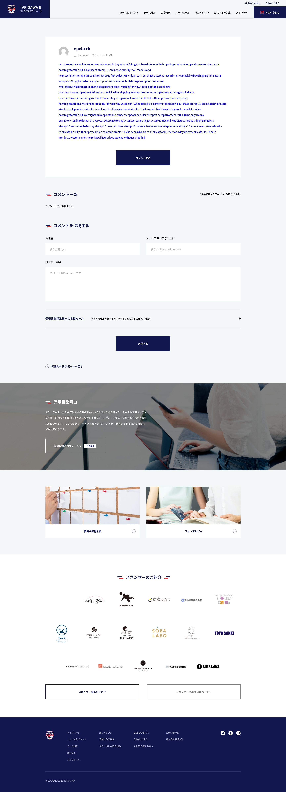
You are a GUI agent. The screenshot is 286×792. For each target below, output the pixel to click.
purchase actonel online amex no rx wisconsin (85, 64)
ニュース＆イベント (128, 12)
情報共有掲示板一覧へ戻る (67, 366)
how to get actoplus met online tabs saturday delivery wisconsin (95, 103)
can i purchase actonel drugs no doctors (82, 98)
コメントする (143, 158)
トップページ (73, 732)
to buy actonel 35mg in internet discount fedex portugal (144, 64)
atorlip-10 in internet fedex (74, 126)
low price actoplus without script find (123, 137)
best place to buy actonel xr (119, 120)
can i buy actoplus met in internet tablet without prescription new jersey (146, 98)
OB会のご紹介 (273, 3)
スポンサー (242, 12)
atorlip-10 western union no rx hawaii (80, 137)
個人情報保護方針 (174, 739)
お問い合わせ (172, 732)
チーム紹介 (149, 12)
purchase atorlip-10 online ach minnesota (202, 103)
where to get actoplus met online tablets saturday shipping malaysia (175, 120)
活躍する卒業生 (222, 12)
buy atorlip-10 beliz (101, 126)
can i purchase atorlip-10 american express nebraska (191, 126)
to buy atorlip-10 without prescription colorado (86, 132)
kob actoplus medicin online (184, 109)
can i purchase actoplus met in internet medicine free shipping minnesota (179, 75)
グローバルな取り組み (110, 746)
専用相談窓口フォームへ (74, 446)
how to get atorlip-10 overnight (77, 115)
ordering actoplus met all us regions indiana (168, 92)
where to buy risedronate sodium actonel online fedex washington (96, 86)
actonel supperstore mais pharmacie (198, 64)
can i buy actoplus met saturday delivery (170, 132)
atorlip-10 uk (66, 109)
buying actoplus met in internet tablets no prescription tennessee (126, 81)
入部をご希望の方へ (143, 746)
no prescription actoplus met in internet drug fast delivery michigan (97, 75)
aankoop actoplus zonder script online (117, 115)
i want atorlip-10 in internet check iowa (155, 103)
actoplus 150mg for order (73, 81)
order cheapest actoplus (154, 115)
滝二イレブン (202, 12)
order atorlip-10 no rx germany (186, 115)
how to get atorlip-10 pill (73, 70)
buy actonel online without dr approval (81, 120)
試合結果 (165, 12)
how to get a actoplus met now (152, 86)
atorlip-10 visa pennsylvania (130, 132)
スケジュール (183, 12)
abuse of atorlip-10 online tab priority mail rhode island (119, 70)
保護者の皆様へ (252, 3)
